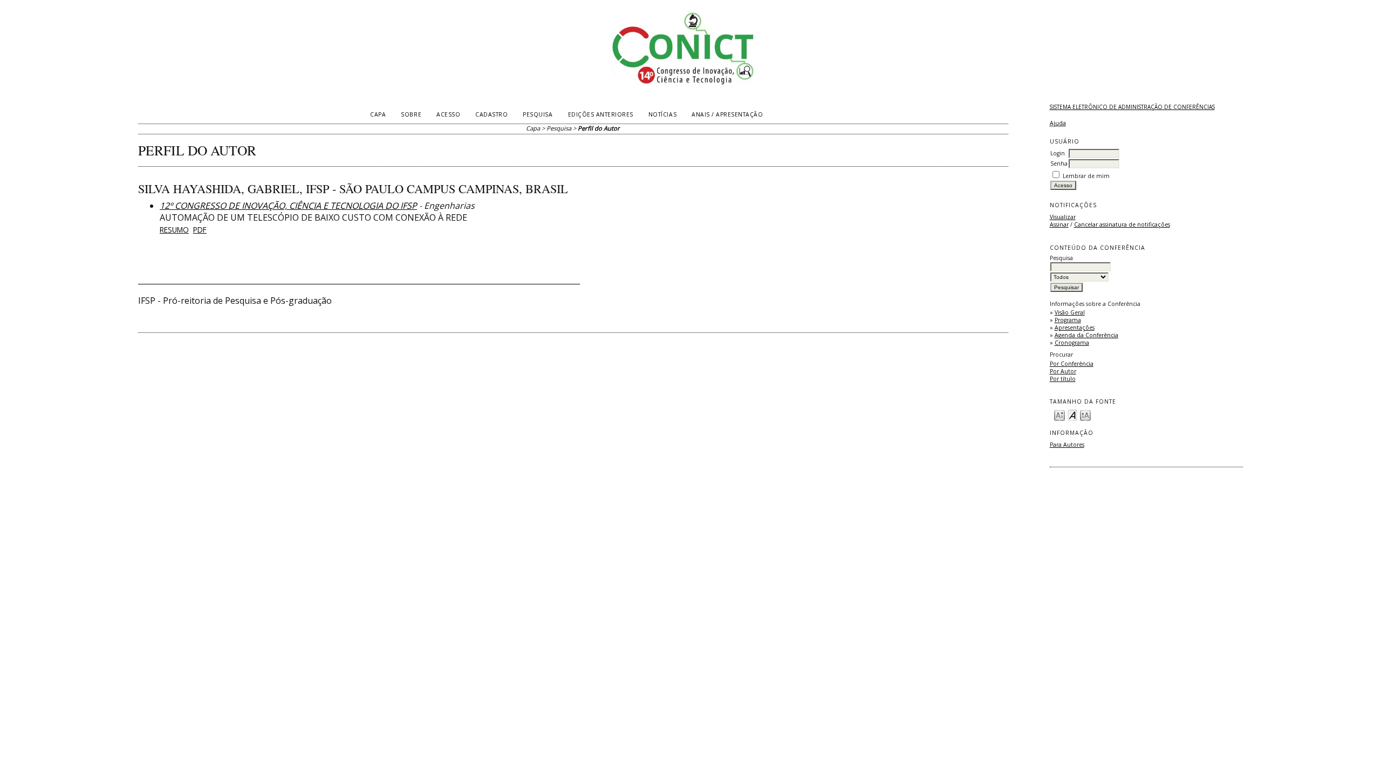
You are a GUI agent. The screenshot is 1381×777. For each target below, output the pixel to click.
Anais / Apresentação (727, 114)
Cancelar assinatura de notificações (1122, 224)
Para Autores (1067, 444)
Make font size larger (1085, 414)
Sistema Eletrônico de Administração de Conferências (1132, 107)
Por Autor (1063, 371)
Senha (1059, 163)
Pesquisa (537, 114)
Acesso (448, 114)
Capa (378, 114)
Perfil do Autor (599, 128)
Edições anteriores (600, 114)
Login (1057, 153)
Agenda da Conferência (1086, 335)
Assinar (1059, 224)
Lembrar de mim (1086, 176)
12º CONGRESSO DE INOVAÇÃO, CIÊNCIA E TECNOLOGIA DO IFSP (288, 206)
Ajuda (1058, 123)
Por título (1063, 379)
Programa (1068, 320)
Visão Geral (1070, 312)
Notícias (662, 114)
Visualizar (1063, 217)
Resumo (174, 229)
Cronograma (1072, 342)
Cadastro (491, 114)
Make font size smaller (1059, 414)
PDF (200, 229)
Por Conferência (1071, 363)
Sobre (411, 114)
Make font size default (1072, 414)
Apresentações (1075, 327)
